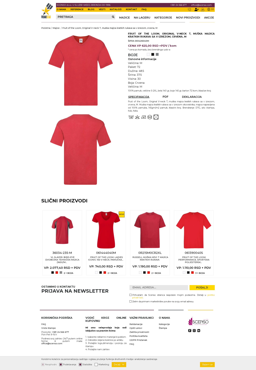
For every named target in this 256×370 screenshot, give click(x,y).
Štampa (163, 328)
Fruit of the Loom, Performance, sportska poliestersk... (193, 260)
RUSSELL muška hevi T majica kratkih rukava (150, 258)
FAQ (144, 9)
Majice (56, 28)
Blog (91, 9)
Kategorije (163, 17)
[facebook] (189, 330)
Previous (38, 242)
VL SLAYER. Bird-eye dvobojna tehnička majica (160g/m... (62, 260)
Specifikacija (138, 97)
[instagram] (194, 330)
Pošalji (202, 287)
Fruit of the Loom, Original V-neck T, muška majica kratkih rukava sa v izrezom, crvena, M (109, 28)
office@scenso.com (201, 5)
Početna (45, 28)
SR (212, 9)
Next (217, 242)
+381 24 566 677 (178, 5)
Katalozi (115, 9)
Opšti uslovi (135, 328)
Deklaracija (192, 97)
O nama (61, 9)
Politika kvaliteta (138, 336)
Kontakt (131, 9)
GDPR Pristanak (138, 340)
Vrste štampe (48, 328)
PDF (165, 96)
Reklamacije (136, 324)
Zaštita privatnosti (139, 332)
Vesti (102, 9)
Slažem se (207, 364)
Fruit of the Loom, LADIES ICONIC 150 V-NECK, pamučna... (105, 258)
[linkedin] (198, 330)
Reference (77, 9)
